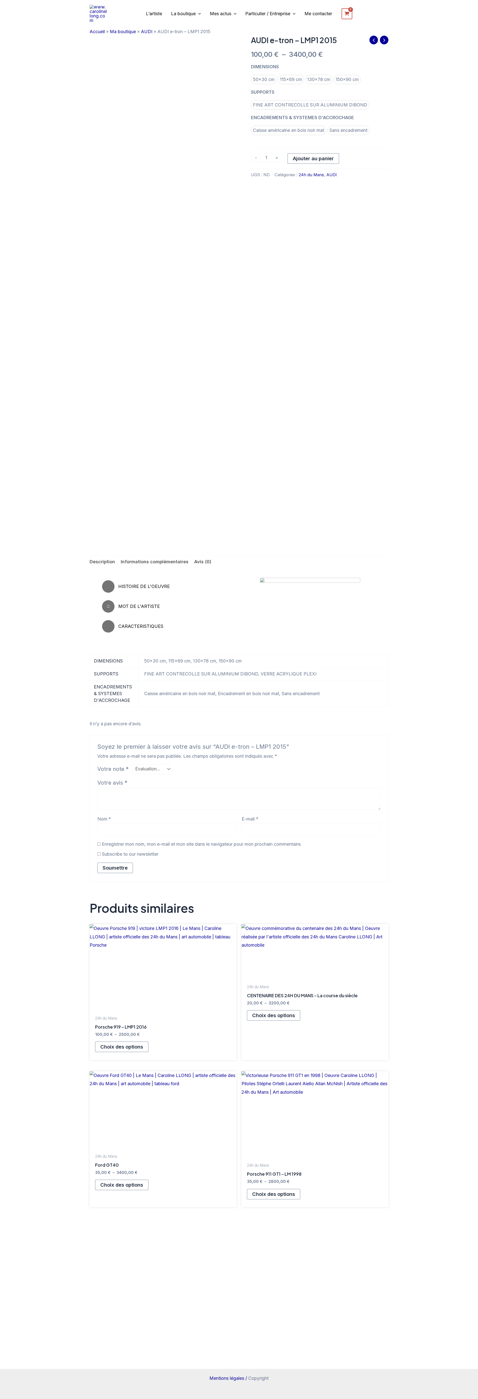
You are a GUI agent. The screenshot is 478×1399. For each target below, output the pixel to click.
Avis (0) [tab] (202, 561)
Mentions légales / (228, 1378)
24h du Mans (311, 174)
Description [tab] (102, 561)
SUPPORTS (262, 92)
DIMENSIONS (265, 66)
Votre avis (112, 782)
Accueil (97, 31)
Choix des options (121, 1047)
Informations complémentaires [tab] (154, 561)
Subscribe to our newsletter (129, 854)
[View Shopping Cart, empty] (347, 13)
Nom (104, 819)
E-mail (250, 819)
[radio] (264, 79)
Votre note (113, 769)
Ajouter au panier (313, 159)
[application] (198, 13)
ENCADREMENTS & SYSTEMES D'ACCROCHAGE (302, 117)
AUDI (146, 31)
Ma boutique (123, 31)
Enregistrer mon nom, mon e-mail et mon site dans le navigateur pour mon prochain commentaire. (202, 844)
